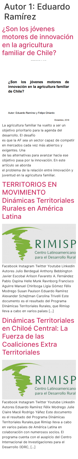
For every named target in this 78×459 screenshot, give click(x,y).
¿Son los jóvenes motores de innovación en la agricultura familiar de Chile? (37, 41)
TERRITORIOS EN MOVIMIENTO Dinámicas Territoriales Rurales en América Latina (38, 200)
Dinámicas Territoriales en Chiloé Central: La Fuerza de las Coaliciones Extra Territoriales (38, 336)
